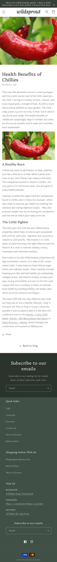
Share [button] (8, 334)
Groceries (10, 415)
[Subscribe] (48, 388)
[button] (3, 12)
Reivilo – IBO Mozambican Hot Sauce (29, 318)
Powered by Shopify (35, 560)
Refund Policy (12, 466)
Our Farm (10, 422)
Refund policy (12, 441)
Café (8, 408)
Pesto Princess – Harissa (14, 322)
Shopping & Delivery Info (18, 459)
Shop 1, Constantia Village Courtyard (24, 504)
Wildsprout (24, 560)
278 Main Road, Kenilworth (19, 494)
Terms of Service (14, 435)
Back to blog (30, 345)
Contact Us (11, 428)
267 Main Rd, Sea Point (17, 514)
